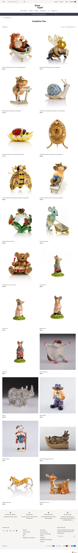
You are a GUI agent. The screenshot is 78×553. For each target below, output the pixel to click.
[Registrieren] (74, 536)
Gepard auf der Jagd (6, 502)
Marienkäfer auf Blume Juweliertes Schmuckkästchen (13, 154)
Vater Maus (4, 371)
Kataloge (36, 10)
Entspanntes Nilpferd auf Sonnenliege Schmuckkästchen (51, 197)
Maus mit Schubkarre (44, 241)
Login (67, 1)
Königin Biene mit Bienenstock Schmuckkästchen (50, 67)
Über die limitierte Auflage (45, 533)
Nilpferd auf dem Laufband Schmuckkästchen (11, 110)
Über (24, 535)
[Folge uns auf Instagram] (10, 530)
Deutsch (61, 1)
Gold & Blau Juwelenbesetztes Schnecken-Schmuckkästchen (52, 110)
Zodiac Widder (43, 415)
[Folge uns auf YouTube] (16, 530)
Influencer (42, 541)
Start (3, 17)
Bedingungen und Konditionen (29, 537)
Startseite (25, 530)
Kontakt (24, 533)
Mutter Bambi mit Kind (44, 502)
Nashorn (4, 415)
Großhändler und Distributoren (46, 539)
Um (48, 10)
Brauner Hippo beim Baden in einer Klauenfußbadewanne (14, 67)
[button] (75, 552)
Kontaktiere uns (54, 10)
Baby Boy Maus (43, 284)
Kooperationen (43, 10)
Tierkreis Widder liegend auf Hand (46, 458)
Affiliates (42, 535)
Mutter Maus (4, 328)
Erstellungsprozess (44, 531)
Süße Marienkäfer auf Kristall (8, 241)
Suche (3, 1)
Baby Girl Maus (43, 328)
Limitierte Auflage (26, 531)
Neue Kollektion (24, 10)
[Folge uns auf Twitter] (7, 530)
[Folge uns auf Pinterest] (13, 530)
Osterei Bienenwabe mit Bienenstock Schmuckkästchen (51, 154)
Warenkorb (72, 1)
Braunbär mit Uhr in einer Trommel (9, 284)
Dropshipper (42, 537)
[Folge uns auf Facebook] (3, 530)
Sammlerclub (42, 530)
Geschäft (31, 10)
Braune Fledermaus (44, 371)
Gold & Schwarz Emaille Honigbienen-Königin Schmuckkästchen (15, 197)
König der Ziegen (5, 458)
